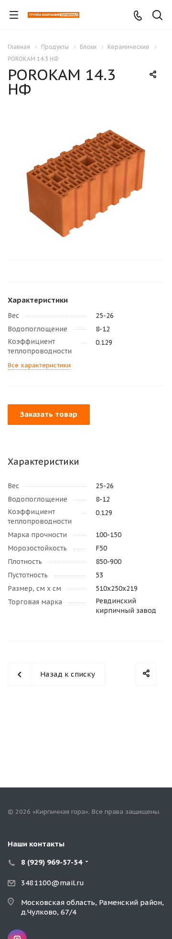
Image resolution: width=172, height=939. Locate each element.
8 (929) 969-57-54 (51, 862)
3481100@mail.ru (52, 882)
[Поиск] (157, 16)
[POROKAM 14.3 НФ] (86, 182)
